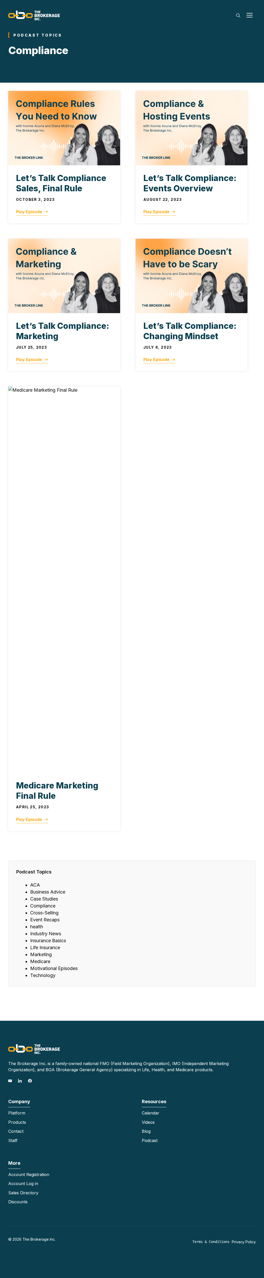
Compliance (42, 905)
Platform (16, 1113)
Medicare (40, 961)
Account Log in (23, 1183)
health (36, 926)
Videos (148, 1122)
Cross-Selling (44, 912)
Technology (42, 975)
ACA (35, 885)
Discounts (18, 1201)
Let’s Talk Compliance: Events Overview (189, 183)
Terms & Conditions (210, 1242)
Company (19, 1101)
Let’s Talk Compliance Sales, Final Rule (61, 183)
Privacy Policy (244, 1242)
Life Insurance (45, 947)
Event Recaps (45, 919)
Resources (154, 1101)
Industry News (45, 933)
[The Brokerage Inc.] (34, 15)
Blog (146, 1131)
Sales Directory (23, 1192)
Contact (15, 1131)
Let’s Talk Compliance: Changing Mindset (189, 331)
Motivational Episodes (54, 968)
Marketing (41, 954)
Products (17, 1122)
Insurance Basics (48, 940)
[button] (238, 15)
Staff (13, 1140)
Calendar (150, 1113)
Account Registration (28, 1174)
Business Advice (47, 892)
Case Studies (44, 899)
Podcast (150, 1140)
